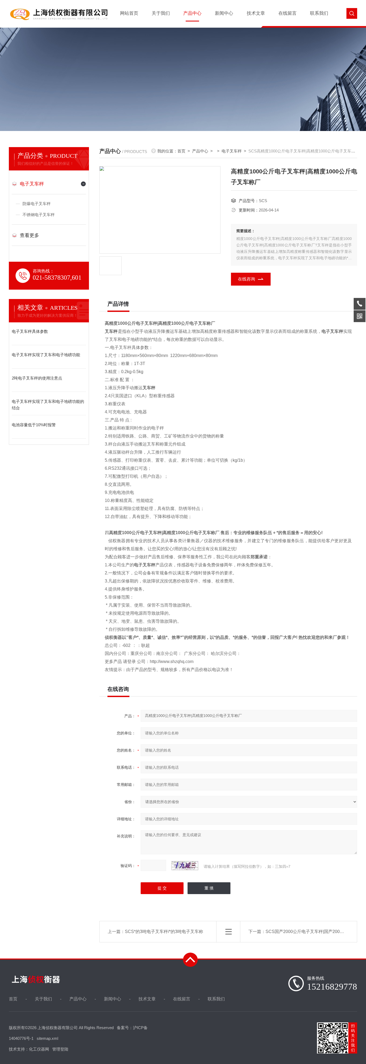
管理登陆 (60, 1049)
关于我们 (161, 13)
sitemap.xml (47, 1038)
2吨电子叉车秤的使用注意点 (37, 378)
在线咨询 (246, 279)
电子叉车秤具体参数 (30, 331)
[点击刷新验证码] (184, 865)
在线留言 (287, 13)
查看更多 (29, 235)
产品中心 (192, 13)
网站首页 (129, 13)
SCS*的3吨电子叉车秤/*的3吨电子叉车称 (164, 931)
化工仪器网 (39, 1049)
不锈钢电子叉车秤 (39, 214)
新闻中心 (224, 13)
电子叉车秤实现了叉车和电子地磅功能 (46, 354)
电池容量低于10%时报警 (34, 424)
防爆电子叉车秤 (37, 203)
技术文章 (256, 13)
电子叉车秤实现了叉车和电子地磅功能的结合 (48, 404)
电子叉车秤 (32, 184)
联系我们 (319, 13)
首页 (181, 151)
